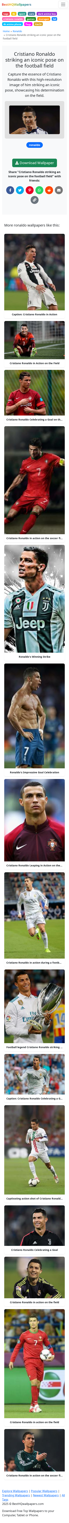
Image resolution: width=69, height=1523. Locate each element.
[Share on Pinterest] (30, 190)
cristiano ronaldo (13, 19)
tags (5, 13)
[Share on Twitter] (20, 190)
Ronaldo (17, 31)
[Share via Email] (59, 190)
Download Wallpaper (36, 162)
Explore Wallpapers (15, 1491)
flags (28, 24)
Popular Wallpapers (44, 1491)
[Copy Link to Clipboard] (35, 200)
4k (13, 13)
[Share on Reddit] (49, 190)
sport (22, 13)
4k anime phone (12, 24)
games (30, 19)
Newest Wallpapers (46, 1495)
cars (31, 13)
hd (54, 19)
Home (6, 31)
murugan (44, 19)
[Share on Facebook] (10, 190)
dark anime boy (47, 13)
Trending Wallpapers (16, 1495)
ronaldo (34, 145)
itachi (38, 24)
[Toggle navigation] (63, 4)
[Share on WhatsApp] (39, 190)
